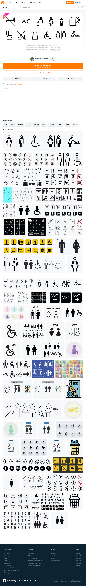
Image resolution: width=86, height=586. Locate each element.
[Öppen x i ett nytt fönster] (33, 580)
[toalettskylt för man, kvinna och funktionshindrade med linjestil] (69, 159)
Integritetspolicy (61, 581)
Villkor (54, 581)
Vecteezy (6, 555)
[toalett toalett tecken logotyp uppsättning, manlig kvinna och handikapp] (40, 520)
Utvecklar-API (7, 565)
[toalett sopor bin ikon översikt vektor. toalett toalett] (74, 501)
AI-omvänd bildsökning (10, 567)
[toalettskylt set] (30, 209)
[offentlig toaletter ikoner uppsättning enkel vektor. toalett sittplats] (17, 520)
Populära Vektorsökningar (35, 560)
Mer (40, 3)
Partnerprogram (32, 557)
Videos (24, 3)
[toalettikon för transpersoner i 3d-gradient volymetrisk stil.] (11, 429)
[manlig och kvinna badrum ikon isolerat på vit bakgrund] (59, 520)
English (77, 553)
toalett (12, 124)
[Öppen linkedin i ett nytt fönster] (25, 580)
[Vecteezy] (2, 2)
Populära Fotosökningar (34, 562)
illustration (76, 124)
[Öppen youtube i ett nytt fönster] (35, 580)
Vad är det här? (18, 83)
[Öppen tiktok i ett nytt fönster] (30, 580)
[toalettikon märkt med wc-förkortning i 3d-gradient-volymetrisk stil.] (73, 409)
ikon (5, 124)
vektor (68, 124)
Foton (16, 3)
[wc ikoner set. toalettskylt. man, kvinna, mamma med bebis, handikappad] (59, 194)
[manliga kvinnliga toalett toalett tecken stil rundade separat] (11, 264)
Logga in (76, 2)
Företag (6, 560)
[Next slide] (79, 124)
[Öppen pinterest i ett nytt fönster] (27, 580)
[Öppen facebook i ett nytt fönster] (19, 580)
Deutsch (77, 560)
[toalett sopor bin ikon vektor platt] (75, 447)
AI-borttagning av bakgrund (12, 570)
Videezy (6, 557)
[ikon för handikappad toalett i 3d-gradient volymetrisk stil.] (74, 349)
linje (43, 124)
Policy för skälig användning (74, 581)
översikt (51, 124)
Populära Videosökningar (35, 565)
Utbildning (7, 562)
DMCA (29, 555)
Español (77, 555)
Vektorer (8, 3)
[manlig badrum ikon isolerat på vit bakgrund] (11, 482)
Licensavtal (31, 553)
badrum (20, 124)
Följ (52, 59)
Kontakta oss (53, 555)
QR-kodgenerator (9, 572)
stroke (28, 124)
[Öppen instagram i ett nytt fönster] (22, 580)
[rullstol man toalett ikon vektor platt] (73, 388)
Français (77, 562)
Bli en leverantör (55, 560)
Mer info (6, 87)
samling (36, 124)
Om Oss (52, 557)
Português (78, 557)
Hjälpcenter (53, 553)
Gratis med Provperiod (42, 65)
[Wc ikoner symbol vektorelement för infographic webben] (17, 388)
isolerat (60, 124)
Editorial (32, 3)
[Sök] (77, 7)
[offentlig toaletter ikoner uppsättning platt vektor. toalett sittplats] (69, 368)
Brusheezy (7, 553)
